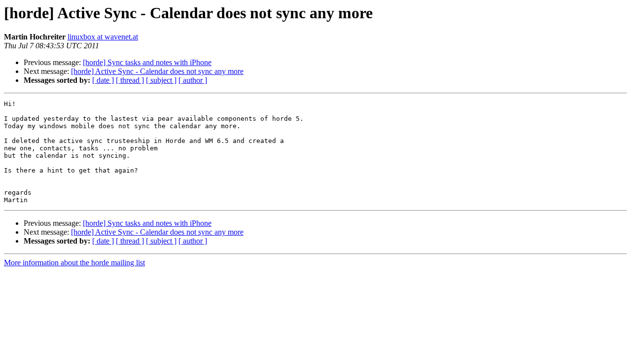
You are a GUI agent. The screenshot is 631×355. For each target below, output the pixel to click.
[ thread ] (130, 80)
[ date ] (103, 80)
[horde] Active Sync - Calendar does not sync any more (157, 71)
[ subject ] (161, 80)
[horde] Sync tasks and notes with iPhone (147, 62)
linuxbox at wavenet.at (103, 37)
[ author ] (192, 80)
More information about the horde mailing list (74, 262)
